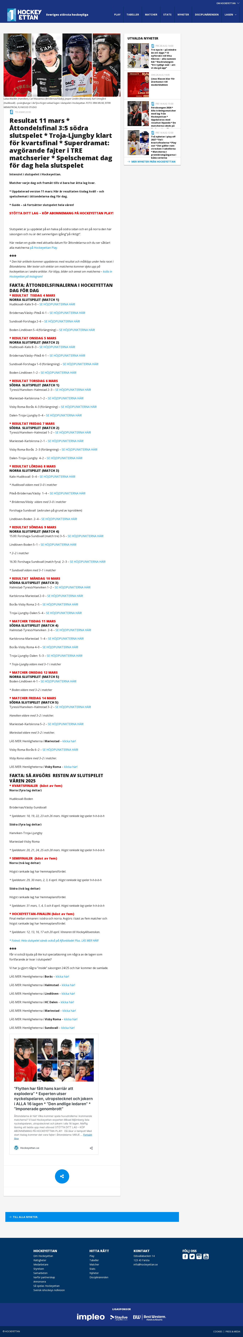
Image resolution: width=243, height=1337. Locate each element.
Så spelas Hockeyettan (46, 1286)
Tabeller (132, 14)
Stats (167, 14)
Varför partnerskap (44, 1277)
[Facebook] (185, 1256)
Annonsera (39, 1281)
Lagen (229, 14)
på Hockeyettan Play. (44, 248)
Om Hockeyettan (43, 1256)
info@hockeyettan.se (146, 1264)
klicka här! (69, 741)
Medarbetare (40, 1264)
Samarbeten (40, 1273)
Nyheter (183, 14)
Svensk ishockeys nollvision (49, 1290)
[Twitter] (192, 1256)
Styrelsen (38, 1268)
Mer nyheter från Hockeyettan (153, 161)
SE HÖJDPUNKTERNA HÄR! (57, 304)
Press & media (233, 1331)
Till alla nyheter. (25, 1217)
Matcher (151, 14)
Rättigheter (39, 1260)
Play (117, 14)
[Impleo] (91, 1317)
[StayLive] (119, 1317)
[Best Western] (149, 1317)
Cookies (217, 1331)
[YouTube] (206, 1256)
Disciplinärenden (207, 14)
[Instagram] (199, 1256)
